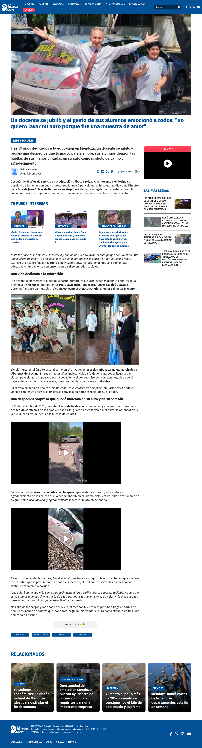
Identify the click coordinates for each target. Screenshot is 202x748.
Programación (137, 4)
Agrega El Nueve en (125, 171)
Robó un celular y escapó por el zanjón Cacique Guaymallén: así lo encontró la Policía (175, 221)
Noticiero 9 (74, 4)
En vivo (29, 10)
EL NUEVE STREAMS (115, 4)
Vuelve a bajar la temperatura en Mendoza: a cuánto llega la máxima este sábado (158, 238)
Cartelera (16, 742)
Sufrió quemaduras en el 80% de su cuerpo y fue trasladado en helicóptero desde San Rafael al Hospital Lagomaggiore (176, 258)
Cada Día (43, 4)
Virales (82, 634)
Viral (61, 634)
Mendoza (29, 4)
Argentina (58, 4)
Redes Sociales (41, 634)
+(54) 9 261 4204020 (98, 729)
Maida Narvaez (28, 169)
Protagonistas (93, 4)
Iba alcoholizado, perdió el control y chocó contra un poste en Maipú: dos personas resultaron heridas (158, 203)
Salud (49, 742)
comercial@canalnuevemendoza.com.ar (66, 729)
